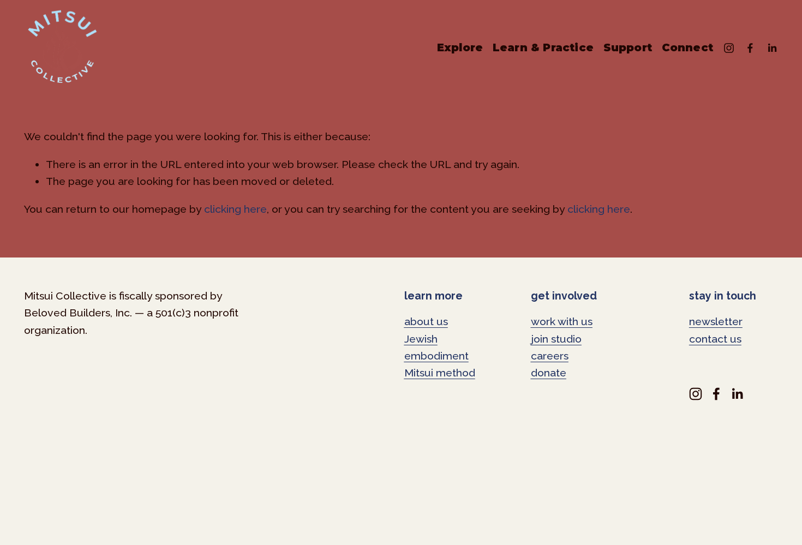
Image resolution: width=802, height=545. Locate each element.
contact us (715, 339)
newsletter (716, 321)
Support (627, 47)
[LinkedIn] (772, 48)
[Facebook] (750, 48)
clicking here (235, 209)
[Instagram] (729, 48)
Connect (687, 47)
